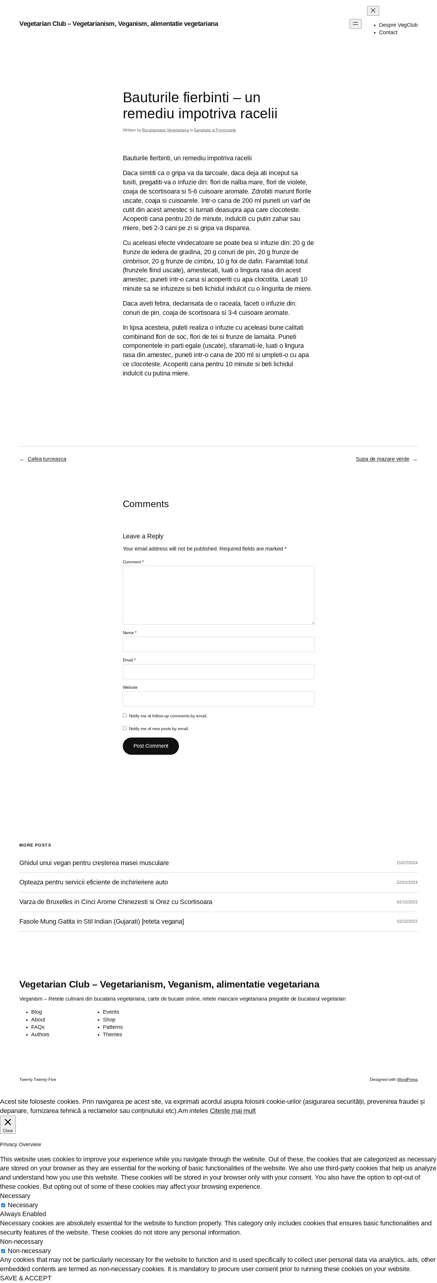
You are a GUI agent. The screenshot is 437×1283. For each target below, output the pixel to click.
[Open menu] (355, 24)
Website (130, 687)
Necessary (23, 1205)
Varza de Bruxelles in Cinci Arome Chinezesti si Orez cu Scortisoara (115, 901)
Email (129, 660)
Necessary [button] (15, 1195)
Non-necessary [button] (21, 1241)
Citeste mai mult (233, 1110)
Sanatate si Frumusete (215, 130)
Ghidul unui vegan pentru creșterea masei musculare (94, 863)
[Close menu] (373, 11)
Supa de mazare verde (382, 459)
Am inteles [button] (193, 1110)
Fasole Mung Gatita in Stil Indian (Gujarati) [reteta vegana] (101, 921)
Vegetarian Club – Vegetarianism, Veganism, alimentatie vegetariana (118, 23)
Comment (133, 561)
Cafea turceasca (47, 459)
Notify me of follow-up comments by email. (168, 715)
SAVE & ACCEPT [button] (25, 1278)
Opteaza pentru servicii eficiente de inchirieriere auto (93, 882)
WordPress (407, 1079)
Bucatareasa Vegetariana (165, 130)
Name (129, 632)
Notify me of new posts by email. (159, 728)
